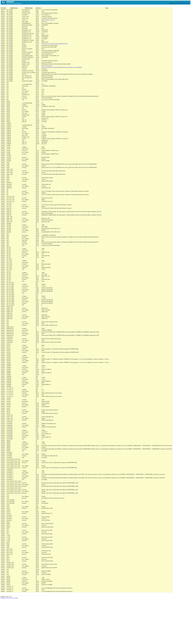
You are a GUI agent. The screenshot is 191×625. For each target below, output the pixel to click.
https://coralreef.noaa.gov (48, 19)
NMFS (181, 3)
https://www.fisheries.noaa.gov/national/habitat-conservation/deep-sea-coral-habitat (61, 67)
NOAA (178, 3)
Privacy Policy (10, 598)
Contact (16, 598)
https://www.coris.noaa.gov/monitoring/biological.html (54, 43)
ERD (188, 3)
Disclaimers (3, 598)
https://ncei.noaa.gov (46, 65)
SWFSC (185, 3)
